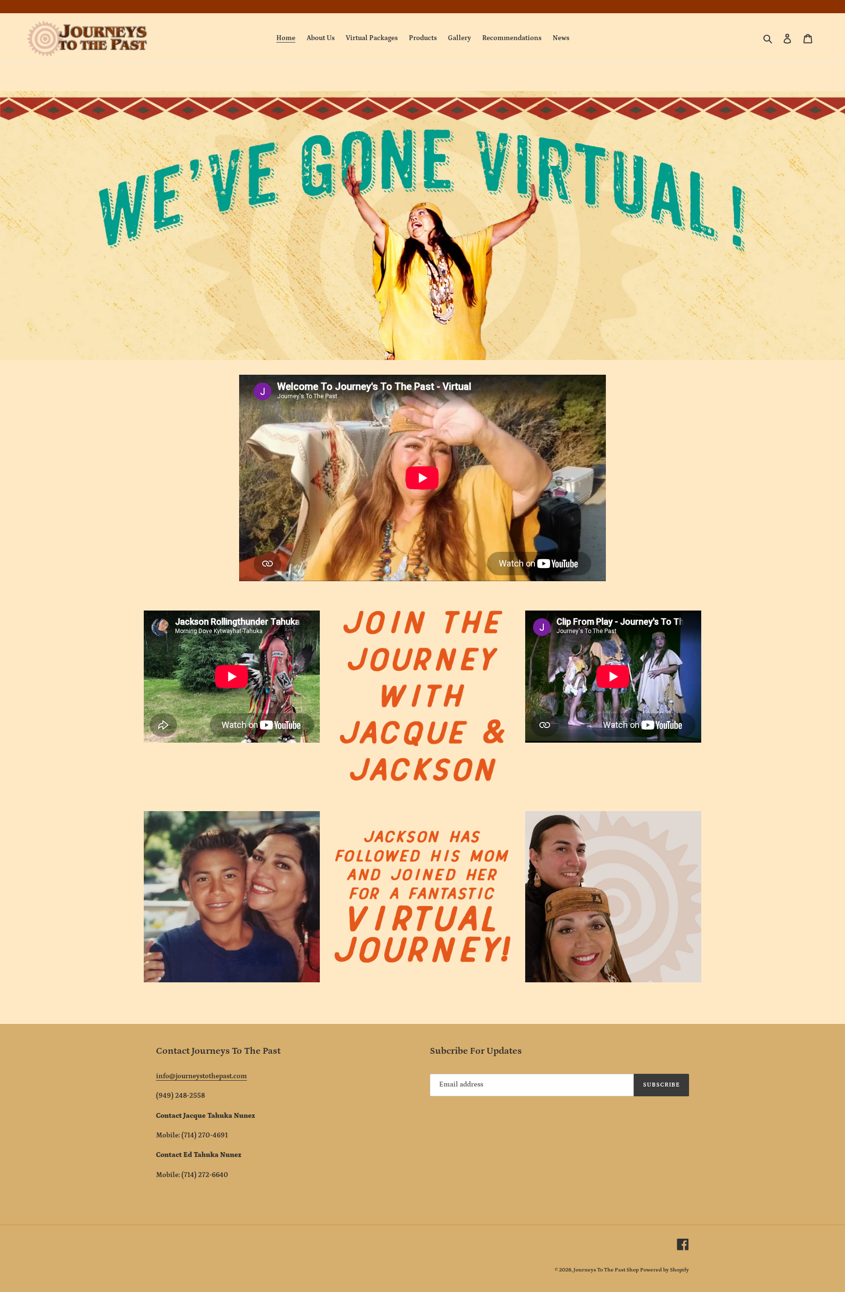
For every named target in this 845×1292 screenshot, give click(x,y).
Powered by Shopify (664, 1270)
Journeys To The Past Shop (606, 1270)
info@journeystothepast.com (201, 1076)
